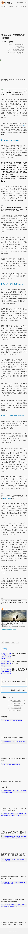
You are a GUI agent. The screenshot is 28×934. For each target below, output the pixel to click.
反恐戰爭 (7, 642)
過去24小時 (4, 6)
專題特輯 (23, 6)
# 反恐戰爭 (4, 649)
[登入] (24, 2)
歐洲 (13, 642)
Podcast (17, 6)
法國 (18, 642)
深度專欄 (11, 6)
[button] (17, 2)
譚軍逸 (10, 42)
